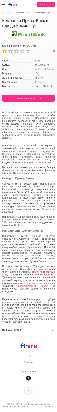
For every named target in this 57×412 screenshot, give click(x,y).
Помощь (28, 362)
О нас (28, 356)
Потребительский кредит (33, 286)
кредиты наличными (40, 162)
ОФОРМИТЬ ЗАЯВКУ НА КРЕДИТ (28, 98)
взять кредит (45, 4)
